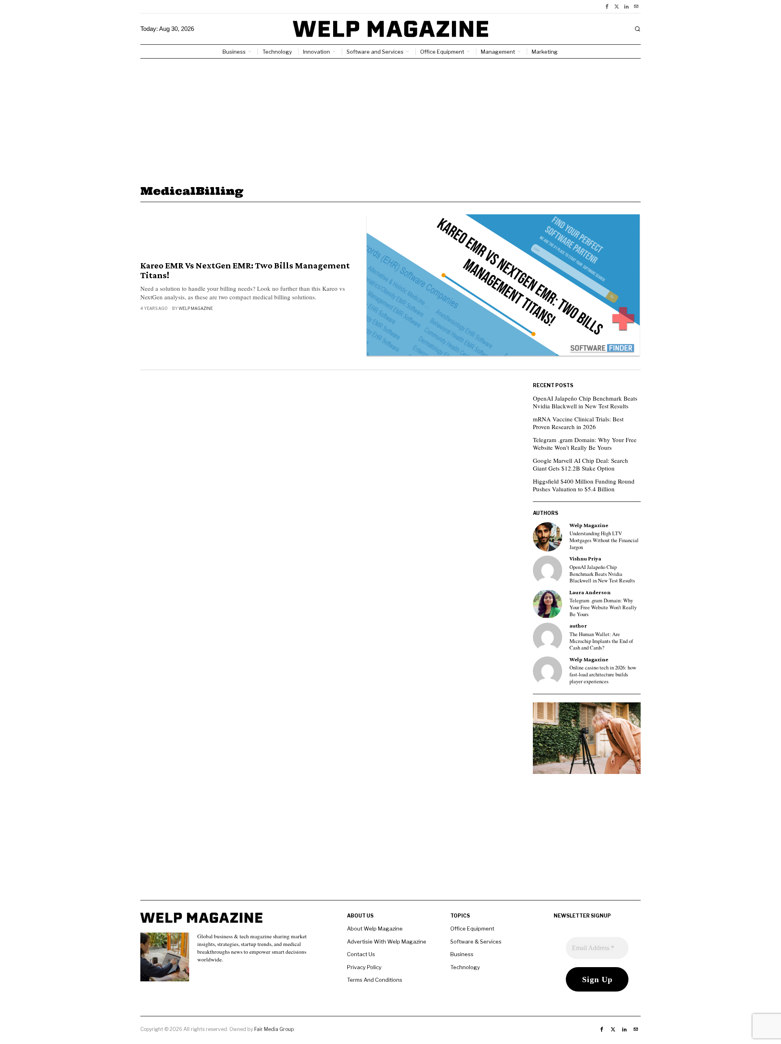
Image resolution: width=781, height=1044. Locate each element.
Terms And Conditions (374, 979)
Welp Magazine (196, 308)
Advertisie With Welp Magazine (386, 941)
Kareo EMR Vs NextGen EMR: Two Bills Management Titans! (245, 270)
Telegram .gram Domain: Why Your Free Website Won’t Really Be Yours (585, 444)
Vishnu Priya (585, 559)
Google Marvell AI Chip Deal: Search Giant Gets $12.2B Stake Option (580, 464)
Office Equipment (472, 928)
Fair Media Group (274, 1029)
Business (461, 954)
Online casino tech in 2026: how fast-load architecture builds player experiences (602, 674)
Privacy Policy (364, 967)
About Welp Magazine (375, 928)
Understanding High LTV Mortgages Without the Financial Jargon (604, 540)
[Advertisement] (390, 120)
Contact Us (361, 954)
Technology (465, 967)
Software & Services (476, 941)
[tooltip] (606, 6)
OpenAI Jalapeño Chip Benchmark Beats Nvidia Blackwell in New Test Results (585, 402)
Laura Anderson (590, 592)
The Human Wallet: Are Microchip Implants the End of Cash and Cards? (601, 641)
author (578, 626)
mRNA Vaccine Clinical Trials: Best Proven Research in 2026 (578, 423)
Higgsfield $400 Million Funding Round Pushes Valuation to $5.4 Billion (584, 485)
